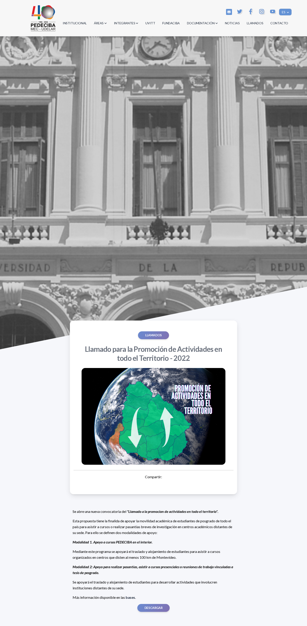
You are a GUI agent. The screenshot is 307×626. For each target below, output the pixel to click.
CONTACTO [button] (279, 23)
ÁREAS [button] (99, 23)
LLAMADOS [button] (255, 23)
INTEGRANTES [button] (124, 23)
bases (130, 597)
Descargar (153, 608)
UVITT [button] (150, 23)
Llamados (153, 335)
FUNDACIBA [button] (171, 23)
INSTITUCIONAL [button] (75, 23)
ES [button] (284, 12)
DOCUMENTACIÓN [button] (201, 23)
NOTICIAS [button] (232, 23)
